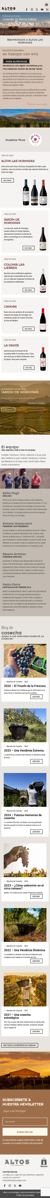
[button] (46, 4)
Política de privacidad (32, 1143)
